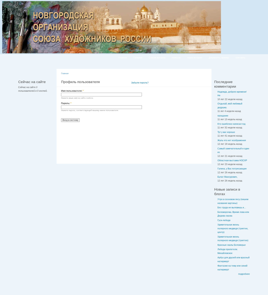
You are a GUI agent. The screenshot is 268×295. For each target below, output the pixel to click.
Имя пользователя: (72, 91)
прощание (222, 115)
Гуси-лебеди (223, 220)
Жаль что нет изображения (231, 140)
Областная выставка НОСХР (232, 160)
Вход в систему (117, 82)
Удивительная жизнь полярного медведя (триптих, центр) (232, 228)
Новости (176, 57)
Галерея (137, 57)
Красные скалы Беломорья (231, 245)
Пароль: (66, 103)
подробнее (244, 274)
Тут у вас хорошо (226, 132)
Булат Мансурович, (227, 177)
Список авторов (157, 57)
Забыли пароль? (140, 82)
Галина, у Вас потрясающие (232, 168)
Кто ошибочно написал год (231, 124)
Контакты (240, 57)
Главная (122, 57)
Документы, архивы (219, 57)
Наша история (194, 57)
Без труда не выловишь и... (231, 207)
